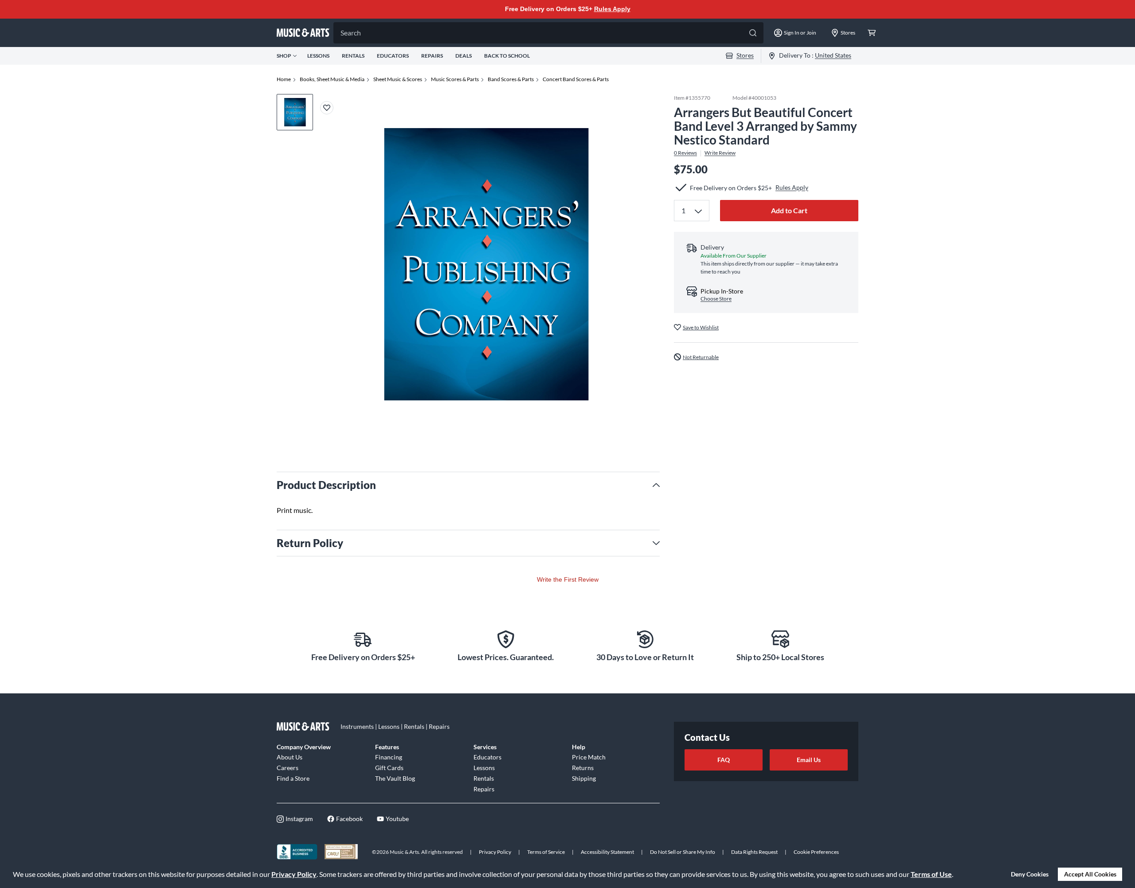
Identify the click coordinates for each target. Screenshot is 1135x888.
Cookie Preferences (816, 852)
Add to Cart (789, 210)
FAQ (723, 759)
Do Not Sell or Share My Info (682, 852)
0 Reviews (685, 153)
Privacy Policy (294, 874)
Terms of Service (546, 852)
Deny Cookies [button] (1030, 874)
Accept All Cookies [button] (1090, 874)
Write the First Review (568, 579)
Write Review (720, 153)
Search (350, 32)
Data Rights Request (754, 852)
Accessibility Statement (607, 852)
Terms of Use (931, 874)
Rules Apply (612, 8)
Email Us (809, 759)
